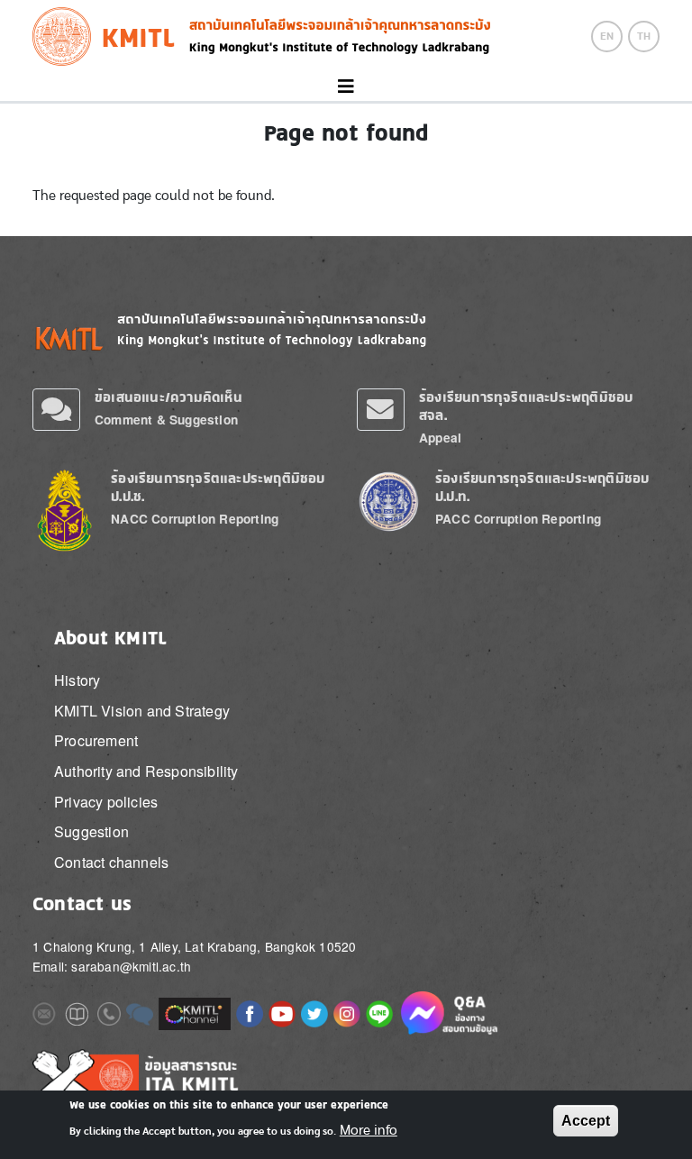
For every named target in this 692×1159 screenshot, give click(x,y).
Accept (585, 1120)
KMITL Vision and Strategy (142, 710)
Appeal (440, 437)
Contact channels (111, 862)
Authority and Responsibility (146, 771)
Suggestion (91, 831)
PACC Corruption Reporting (518, 518)
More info (368, 1130)
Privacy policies (106, 801)
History (77, 680)
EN (607, 36)
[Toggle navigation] (346, 87)
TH (644, 36)
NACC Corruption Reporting (194, 518)
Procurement (96, 740)
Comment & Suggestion (166, 419)
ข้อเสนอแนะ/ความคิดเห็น (168, 397)
